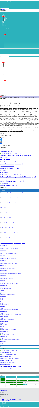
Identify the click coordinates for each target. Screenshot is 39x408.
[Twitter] (19, 140)
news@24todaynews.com (6, 400)
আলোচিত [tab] (3, 191)
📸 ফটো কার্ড (2, 137)
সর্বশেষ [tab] (3, 189)
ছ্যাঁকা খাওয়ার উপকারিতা (5, 159)
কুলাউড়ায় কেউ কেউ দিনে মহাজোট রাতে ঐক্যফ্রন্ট (9, 168)
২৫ (19, 384)
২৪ (13, 384)
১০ (13, 380)
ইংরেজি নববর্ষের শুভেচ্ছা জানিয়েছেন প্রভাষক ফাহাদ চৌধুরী (11, 164)
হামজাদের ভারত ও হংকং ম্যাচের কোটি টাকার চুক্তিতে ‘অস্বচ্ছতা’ (5, 352)
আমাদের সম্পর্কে (4, 402)
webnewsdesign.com (13, 406)
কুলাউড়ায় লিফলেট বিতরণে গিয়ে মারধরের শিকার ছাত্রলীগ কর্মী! (12, 181)
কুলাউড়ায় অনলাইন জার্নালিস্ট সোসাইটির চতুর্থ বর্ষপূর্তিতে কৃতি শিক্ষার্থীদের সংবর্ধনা (15, 155)
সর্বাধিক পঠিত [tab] (3, 190)
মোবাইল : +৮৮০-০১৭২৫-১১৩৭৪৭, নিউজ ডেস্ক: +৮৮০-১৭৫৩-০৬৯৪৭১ (11, 399)
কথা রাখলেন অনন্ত (4, 172)
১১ (19, 380)
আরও (0, 293)
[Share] (19, 143)
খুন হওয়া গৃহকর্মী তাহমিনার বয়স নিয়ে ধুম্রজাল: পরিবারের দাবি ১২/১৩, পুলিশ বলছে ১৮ (7, 368)
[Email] (19, 142)
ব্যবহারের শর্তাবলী (4, 404)
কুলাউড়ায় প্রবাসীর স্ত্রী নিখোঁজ (6, 151)
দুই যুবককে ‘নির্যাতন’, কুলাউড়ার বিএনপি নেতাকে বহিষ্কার (23, 97)
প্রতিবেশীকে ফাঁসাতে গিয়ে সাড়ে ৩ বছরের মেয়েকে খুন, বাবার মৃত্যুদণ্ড (6, 360)
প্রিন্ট (9, 105)
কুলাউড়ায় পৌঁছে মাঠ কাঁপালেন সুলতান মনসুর (8, 185)
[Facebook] (19, 138)
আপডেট (3, 100)
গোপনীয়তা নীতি (4, 403)
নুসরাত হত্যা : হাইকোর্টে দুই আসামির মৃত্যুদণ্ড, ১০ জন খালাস (5, 356)
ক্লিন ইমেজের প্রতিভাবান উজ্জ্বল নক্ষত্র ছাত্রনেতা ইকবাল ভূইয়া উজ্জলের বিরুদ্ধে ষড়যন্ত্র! (18, 177)
